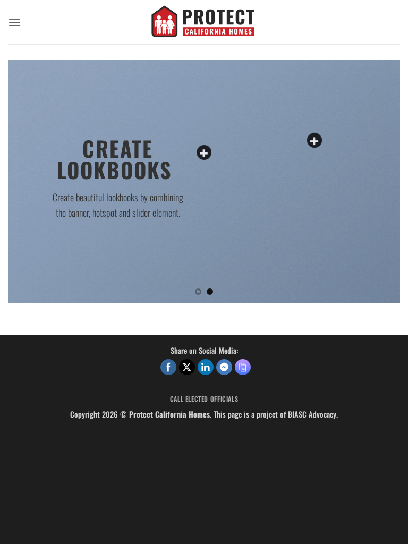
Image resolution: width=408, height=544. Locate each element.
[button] (14, 22)
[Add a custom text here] (204, 152)
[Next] (378, 181)
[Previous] (29, 181)
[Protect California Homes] (204, 22)
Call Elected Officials (204, 399)
